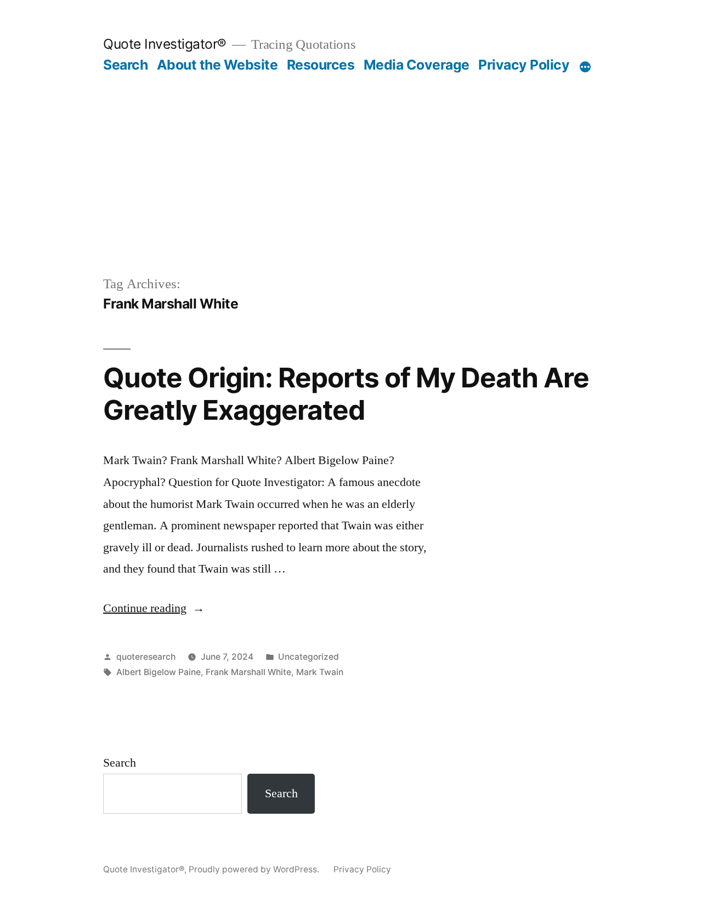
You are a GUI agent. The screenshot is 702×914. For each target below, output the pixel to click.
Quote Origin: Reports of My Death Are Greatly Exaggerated (346, 393)
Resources (321, 64)
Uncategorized (308, 657)
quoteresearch (146, 657)
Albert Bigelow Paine (158, 672)
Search (125, 64)
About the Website (217, 64)
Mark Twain (319, 672)
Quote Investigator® (165, 44)
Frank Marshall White (248, 672)
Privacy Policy (523, 64)
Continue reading (154, 608)
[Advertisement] (351, 155)
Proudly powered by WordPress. (255, 869)
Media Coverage (416, 64)
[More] (585, 66)
